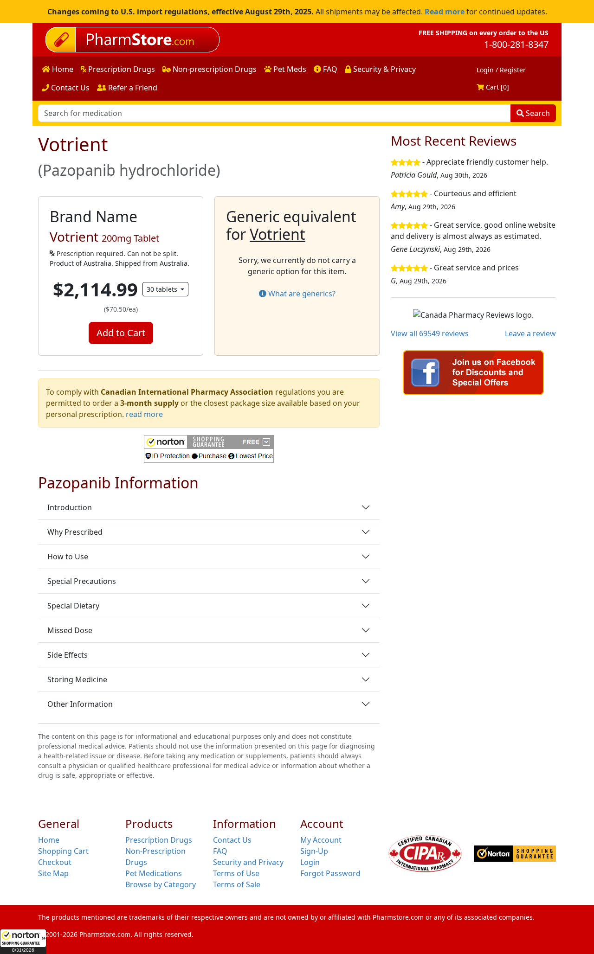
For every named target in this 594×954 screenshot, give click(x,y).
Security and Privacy (248, 862)
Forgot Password (330, 873)
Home (61, 69)
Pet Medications (153, 873)
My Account (321, 840)
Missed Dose (69, 630)
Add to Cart (121, 333)
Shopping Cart (63, 851)
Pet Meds (288, 69)
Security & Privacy (383, 69)
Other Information (80, 704)
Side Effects (67, 655)
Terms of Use (236, 873)
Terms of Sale (236, 884)
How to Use (67, 556)
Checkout (54, 862)
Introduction (69, 507)
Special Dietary (73, 606)
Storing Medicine (77, 679)
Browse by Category (160, 884)
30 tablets (163, 289)
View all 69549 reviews (430, 333)
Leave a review (530, 333)
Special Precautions (81, 581)
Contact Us (69, 88)
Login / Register (501, 69)
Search (537, 113)
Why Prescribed (75, 532)
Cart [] (496, 87)
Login (310, 862)
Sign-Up (314, 851)
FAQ (329, 69)
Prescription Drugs (120, 69)
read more (144, 414)
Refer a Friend (131, 88)
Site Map (53, 873)
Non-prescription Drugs (214, 69)
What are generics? (301, 293)
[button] (23, 941)
